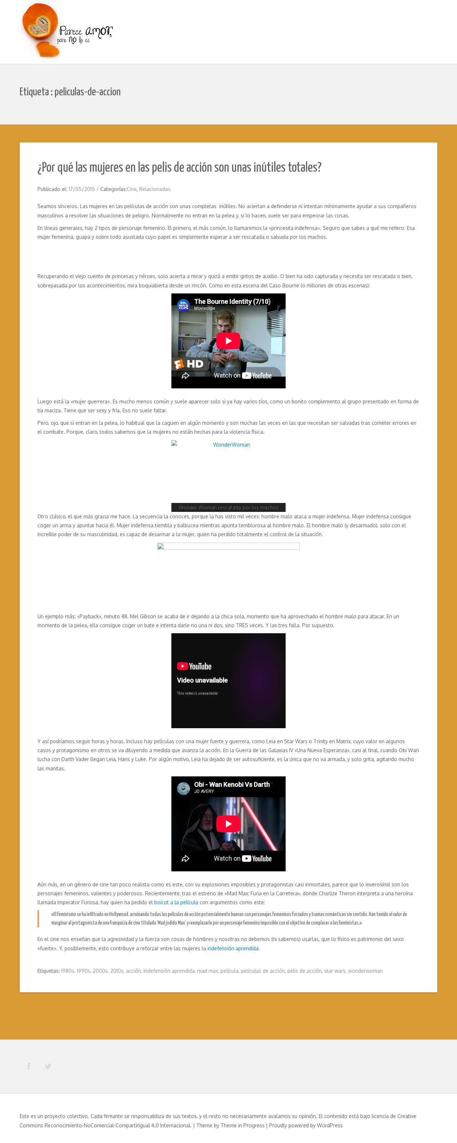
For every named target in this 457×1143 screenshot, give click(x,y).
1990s (83, 971)
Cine (132, 189)
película (229, 971)
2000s (100, 971)
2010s (117, 971)
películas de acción (263, 971)
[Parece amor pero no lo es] (68, 33)
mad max (207, 971)
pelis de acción (304, 971)
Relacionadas (154, 189)
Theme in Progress (243, 1125)
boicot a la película (176, 902)
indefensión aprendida (232, 948)
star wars (335, 971)
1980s (67, 971)
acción (133, 971)
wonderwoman (365, 971)
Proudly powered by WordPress (306, 1125)
